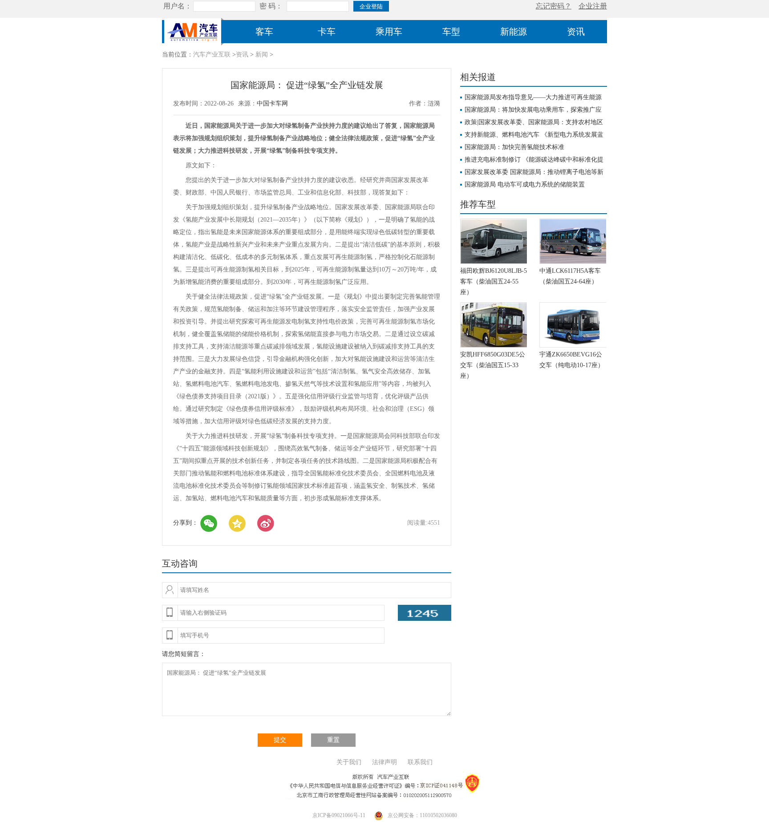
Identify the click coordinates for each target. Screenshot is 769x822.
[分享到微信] (209, 523)
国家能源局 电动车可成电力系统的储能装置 (525, 184)
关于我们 (348, 762)
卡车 (327, 31)
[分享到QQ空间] (237, 523)
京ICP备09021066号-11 (338, 815)
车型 (451, 31)
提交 (280, 740)
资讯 (576, 31)
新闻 (261, 54)
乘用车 (389, 31)
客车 (264, 31)
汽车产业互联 (212, 54)
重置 (333, 740)
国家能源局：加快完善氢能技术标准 (514, 147)
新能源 (513, 31)
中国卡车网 (272, 103)
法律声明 (384, 762)
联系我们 (420, 762)
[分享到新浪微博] (266, 523)
